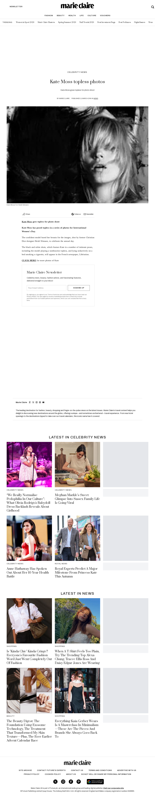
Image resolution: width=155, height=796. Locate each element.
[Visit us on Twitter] (55, 782)
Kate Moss (27, 221)
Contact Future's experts (51, 770)
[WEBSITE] (40, 402)
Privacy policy (31, 774)
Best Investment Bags (106, 22)
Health (72, 15)
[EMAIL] (43, 402)
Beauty (61, 15)
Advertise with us (126, 770)
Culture (92, 15)
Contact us (77, 770)
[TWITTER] (33, 402)
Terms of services (54, 294)
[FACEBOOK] (29, 402)
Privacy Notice (31, 296)
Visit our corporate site (113, 788)
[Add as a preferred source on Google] (109, 781)
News (96, 98)
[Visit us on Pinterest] (79, 782)
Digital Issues (139, 22)
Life (82, 15)
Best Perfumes (125, 22)
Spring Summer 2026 (67, 22)
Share (28, 214)
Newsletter (89, 214)
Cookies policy (53, 774)
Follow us (77, 214)
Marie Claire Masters (46, 22)
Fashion (49, 15)
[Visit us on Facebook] (71, 782)
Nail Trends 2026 (86, 22)
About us (71, 774)
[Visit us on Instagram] (63, 782)
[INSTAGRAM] (36, 402)
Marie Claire (64, 98)
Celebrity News (77, 72)
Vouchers (105, 15)
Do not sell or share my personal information (106, 774)
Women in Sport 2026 (25, 22)
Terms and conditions (100, 770)
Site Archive (25, 770)
